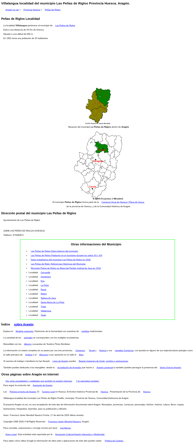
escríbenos (65, 428)
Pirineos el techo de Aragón (23, 391)
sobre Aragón (24, 324)
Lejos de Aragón (60, 361)
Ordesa (28, 354)
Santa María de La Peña (52, 302)
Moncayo (43, 354)
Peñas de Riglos (52, 10)
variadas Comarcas (124, 350)
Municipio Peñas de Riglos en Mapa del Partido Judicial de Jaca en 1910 (66, 268)
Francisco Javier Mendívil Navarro (64, 421)
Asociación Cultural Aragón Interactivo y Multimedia (80, 434)
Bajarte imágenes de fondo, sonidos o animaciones (103, 361)
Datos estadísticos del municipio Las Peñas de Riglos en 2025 (61, 259)
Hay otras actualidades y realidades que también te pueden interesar (38, 381)
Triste (43, 306)
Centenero (46, 276)
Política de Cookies (114, 441)
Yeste (43, 315)
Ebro (81, 354)
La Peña (45, 285)
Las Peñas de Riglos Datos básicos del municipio (54, 251)
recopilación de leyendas (69, 367)
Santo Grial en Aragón (170, 367)
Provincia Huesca (31, 10)
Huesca (102, 350)
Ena (42, 281)
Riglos (44, 294)
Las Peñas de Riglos (65, 25)
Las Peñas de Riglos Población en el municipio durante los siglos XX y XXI (66, 255)
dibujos (27, 344)
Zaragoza (80, 350)
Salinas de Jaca (48, 298)
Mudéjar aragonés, (25, 331)
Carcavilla (45, 272)
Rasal (43, 289)
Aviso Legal (11, 434)
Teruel (92, 350)
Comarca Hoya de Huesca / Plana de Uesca (123, 202)
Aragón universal (105, 367)
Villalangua (46, 311)
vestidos (85, 331)
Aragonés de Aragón (43, 385)
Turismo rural (48, 391)
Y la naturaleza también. (87, 381)
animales (28, 337)
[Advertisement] (97, 63)
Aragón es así (12, 10)
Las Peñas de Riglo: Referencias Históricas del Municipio (58, 264)
